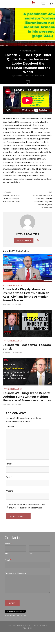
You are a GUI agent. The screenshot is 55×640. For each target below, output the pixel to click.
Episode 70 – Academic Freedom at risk (27, 346)
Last (31, 553)
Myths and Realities (28, 51)
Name (9, 463)
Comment (11, 426)
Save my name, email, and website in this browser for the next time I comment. (27, 506)
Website (9, 491)
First (7, 553)
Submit (12, 603)
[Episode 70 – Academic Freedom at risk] (27, 323)
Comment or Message (16, 573)
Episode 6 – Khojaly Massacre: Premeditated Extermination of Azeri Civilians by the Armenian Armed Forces (26, 295)
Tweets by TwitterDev (15, 615)
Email (9, 477)
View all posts (24, 240)
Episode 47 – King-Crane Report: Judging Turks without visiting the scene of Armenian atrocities (27, 396)
